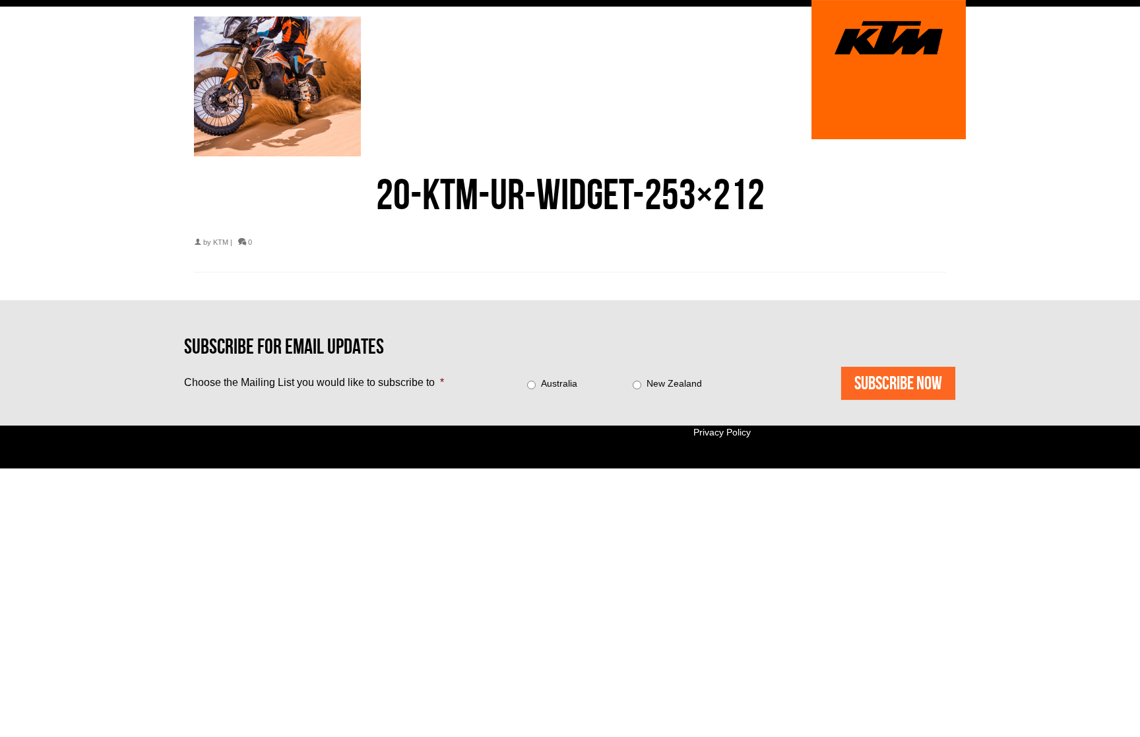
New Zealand (674, 383)
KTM (220, 242)
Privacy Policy (722, 432)
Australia (559, 383)
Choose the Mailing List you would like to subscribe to (314, 382)
